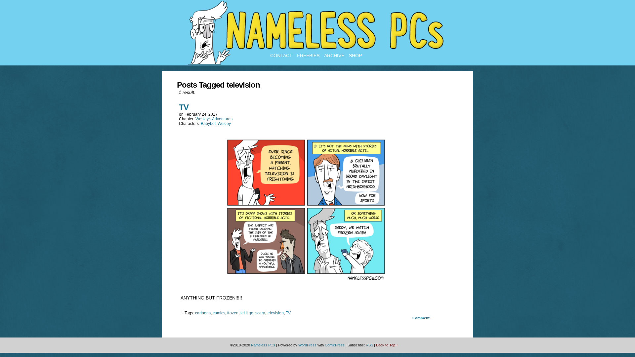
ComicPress (335, 345)
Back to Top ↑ (387, 345)
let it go (246, 313)
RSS (369, 345)
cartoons (203, 313)
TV (184, 107)
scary (260, 313)
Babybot (208, 123)
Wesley (224, 123)
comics (219, 313)
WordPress (307, 345)
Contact (281, 55)
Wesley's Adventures (214, 119)
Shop (355, 55)
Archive (334, 55)
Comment (421, 318)
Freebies (308, 55)
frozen (232, 313)
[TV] (306, 281)
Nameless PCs (263, 345)
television (275, 313)
